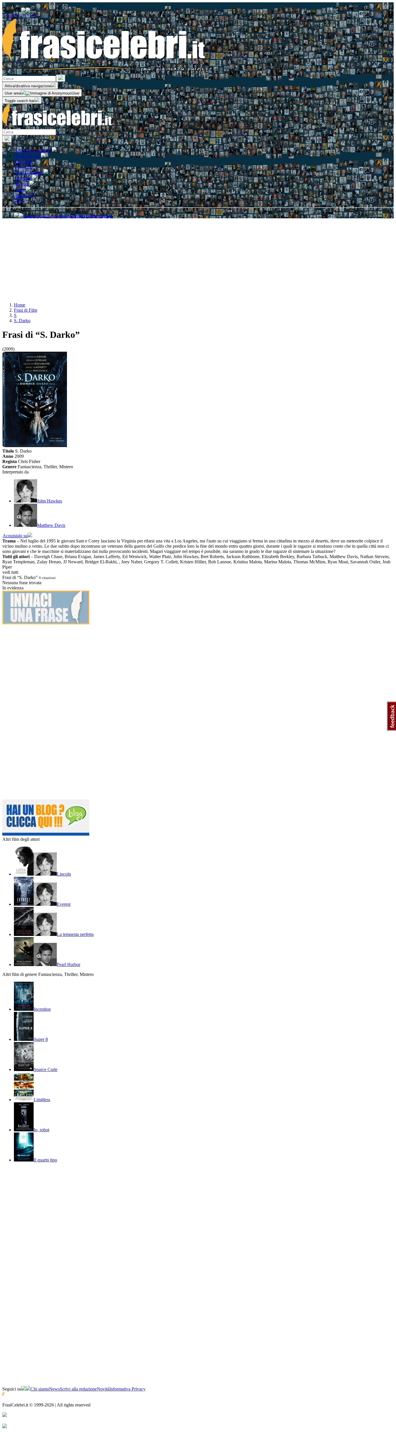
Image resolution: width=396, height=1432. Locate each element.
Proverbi (23, 177)
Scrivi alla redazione (78, 1388)
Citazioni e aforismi (33, 150)
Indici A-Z (24, 194)
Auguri (22, 183)
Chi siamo (39, 1388)
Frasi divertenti (29, 172)
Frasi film (23, 161)
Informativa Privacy (127, 1388)
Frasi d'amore (28, 155)
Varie (20, 189)
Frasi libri (23, 166)
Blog (19, 199)
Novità (103, 1388)
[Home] (57, 126)
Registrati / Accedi (19, 15)
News (54, 1388)
